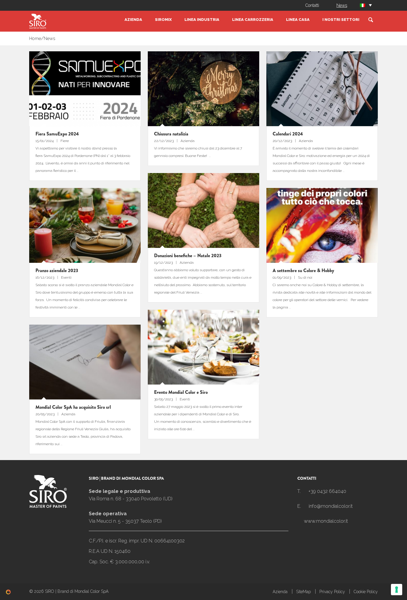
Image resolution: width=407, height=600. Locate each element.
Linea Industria (201, 19)
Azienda (133, 19)
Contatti (312, 5)
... (77, 171)
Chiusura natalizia (171, 133)
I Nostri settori (340, 19)
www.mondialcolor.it (326, 521)
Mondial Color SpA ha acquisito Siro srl (73, 407)
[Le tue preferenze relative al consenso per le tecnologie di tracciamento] (396, 589)
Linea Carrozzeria (252, 19)
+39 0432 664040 (327, 491)
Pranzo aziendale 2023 (56, 270)
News (341, 5)
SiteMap (303, 591)
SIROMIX (163, 19)
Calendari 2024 (288, 133)
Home (35, 38)
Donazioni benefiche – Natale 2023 (187, 255)
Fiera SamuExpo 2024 (57, 133)
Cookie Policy (366, 591)
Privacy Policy (332, 591)
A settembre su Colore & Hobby (303, 270)
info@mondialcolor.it (331, 506)
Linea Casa (298, 19)
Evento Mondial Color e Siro (181, 392)
